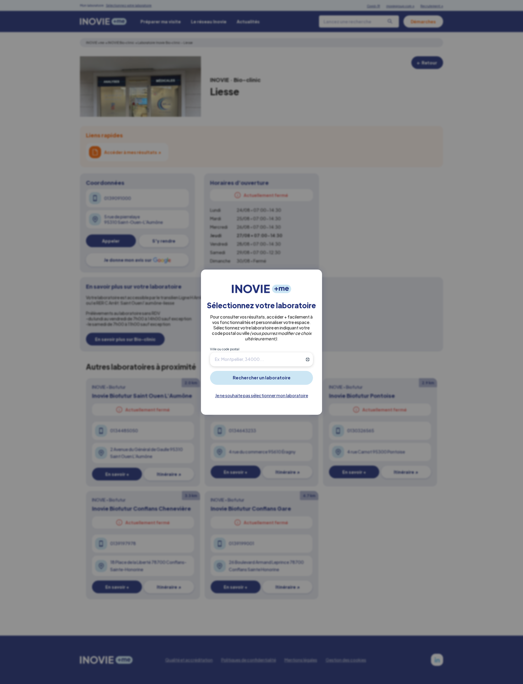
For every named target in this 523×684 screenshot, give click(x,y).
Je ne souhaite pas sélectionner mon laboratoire (261, 395)
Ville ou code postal (224, 349)
